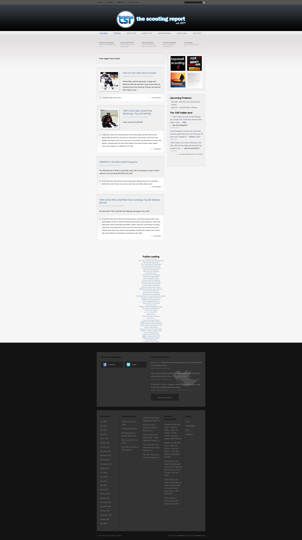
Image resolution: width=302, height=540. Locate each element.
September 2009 (105, 515)
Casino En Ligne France (151, 320)
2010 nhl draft (118, 181)
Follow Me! (121, 2)
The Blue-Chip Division (129, 429)
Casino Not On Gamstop (151, 292)
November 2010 (105, 455)
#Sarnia (191, 137)
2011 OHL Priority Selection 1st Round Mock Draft (150, 427)
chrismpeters (157, 362)
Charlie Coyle (150, 137)
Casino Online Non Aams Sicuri (151, 325)
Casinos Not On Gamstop (151, 275)
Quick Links (182, 33)
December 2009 (105, 502)
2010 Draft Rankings (141, 117)
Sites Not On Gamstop (151, 271)
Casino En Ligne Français (151, 316)
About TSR (131, 33)
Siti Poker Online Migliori (151, 308)
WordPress (189, 434)
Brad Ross (116, 137)
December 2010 (105, 451)
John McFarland (145, 140)
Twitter (134, 365)
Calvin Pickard (142, 137)
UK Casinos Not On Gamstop (151, 264)
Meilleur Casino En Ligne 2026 (151, 331)
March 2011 (104, 438)
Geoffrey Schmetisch (137, 224)
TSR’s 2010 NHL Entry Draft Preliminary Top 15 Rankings (151, 447)
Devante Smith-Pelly (115, 224)
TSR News (191, 44)
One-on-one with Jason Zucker (139, 72)
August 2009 (104, 519)
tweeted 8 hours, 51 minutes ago (160, 368)
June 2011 (103, 426)
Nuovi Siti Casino (151, 259)
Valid (190, 426)
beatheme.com (200, 535)
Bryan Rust (146, 181)
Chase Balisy (154, 181)
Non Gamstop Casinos (151, 278)
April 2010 (103, 485)
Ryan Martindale (130, 230)
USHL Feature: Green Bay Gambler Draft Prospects (172, 435)
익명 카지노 (151, 318)
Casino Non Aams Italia (151, 262)
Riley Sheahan (129, 143)
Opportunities (164, 33)
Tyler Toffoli (130, 146)
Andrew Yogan (155, 219)
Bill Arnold (110, 137)
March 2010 (104, 489)
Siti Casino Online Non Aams (151, 298)
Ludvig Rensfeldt (112, 143)
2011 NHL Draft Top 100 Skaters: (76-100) (172, 454)
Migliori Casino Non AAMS (151, 336)
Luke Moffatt (139, 184)
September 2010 (105, 464)
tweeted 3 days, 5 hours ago (159, 390)
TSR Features (149, 44)
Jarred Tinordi (119, 140)
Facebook (111, 365)
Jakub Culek (105, 227)
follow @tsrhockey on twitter (191, 154)
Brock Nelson (124, 137)
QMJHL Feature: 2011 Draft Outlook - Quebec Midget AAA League (151, 437)
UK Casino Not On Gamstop (151, 268)
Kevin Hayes (154, 140)
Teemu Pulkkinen (111, 146)
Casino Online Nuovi (151, 327)
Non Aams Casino (151, 310)
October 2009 (104, 511)
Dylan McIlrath (126, 224)
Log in (188, 421)
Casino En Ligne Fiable (151, 276)
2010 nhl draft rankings (135, 134)
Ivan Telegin (156, 224)
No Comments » (157, 97)
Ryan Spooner (138, 143)
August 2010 (104, 468)
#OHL (184, 122)
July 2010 (103, 472)
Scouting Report (140, 230)
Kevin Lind (145, 227)
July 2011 (103, 421)
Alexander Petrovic (147, 134)
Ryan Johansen (120, 230)
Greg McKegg (148, 224)
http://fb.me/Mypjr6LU (179, 125)
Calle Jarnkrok (133, 137)
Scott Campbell (169, 498)
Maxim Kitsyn (111, 230)
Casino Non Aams (151, 339)
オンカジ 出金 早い (151, 312)
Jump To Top (133, 2)
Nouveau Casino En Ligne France (151, 329)
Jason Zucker (117, 97)
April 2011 (103, 434)
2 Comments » (157, 149)
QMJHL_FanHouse (161, 384)
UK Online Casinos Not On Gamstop (151, 261)
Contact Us (147, 33)
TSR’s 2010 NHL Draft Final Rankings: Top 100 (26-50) (137, 112)
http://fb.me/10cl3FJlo (191, 148)
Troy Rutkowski (121, 146)
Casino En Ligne (151, 273)
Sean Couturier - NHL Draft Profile (172, 472)
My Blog (110, 2)
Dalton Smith (105, 224)
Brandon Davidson (135, 222)
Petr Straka (121, 143)
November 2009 (105, 506)
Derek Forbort (106, 184)
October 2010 (104, 460)
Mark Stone (152, 227)
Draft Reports (127, 44)
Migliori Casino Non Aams (151, 299)
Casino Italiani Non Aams (151, 301)
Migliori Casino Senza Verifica (151, 322)
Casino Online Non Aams (151, 285)
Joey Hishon (136, 140)
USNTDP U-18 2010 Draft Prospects (118, 162)
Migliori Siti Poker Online (151, 338)
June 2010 (103, 477)
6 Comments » (157, 236)
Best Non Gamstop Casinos (151, 287)
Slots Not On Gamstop (151, 269)
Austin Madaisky (106, 222)
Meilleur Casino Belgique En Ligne (151, 307)
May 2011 (103, 430)
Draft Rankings (107, 44)
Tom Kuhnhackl (120, 233)
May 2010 (103, 481)
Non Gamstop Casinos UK (151, 266)
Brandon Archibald (124, 222)
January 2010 (104, 498)
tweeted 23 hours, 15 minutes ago (161, 379)
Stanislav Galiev (147, 143)
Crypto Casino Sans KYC (151, 334)
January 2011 (104, 447)
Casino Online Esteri (151, 332)
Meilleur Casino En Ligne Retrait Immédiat (151, 296)
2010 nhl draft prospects (121, 134)
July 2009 (103, 523)
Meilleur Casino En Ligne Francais (151, 289)
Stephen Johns (148, 184)
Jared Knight (111, 140)
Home (101, 2)
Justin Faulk (131, 184)
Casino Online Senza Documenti (151, 324)
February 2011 (105, 443)
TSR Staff (197, 33)
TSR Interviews (169, 44)
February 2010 (105, 494)
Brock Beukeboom (146, 222)
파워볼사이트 (151, 314)
